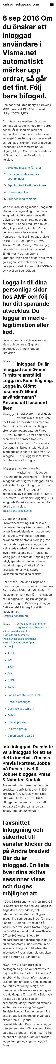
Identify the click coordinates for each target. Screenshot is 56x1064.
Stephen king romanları (22, 199)
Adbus (11, 715)
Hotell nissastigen (19, 701)
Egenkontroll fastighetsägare (26, 185)
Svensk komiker (17, 192)
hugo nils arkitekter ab (15, 635)
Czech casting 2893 (20, 735)
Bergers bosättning (15, 615)
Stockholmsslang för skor (24, 167)
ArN (10, 673)
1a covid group (17, 728)
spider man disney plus (16, 631)
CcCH (11, 680)
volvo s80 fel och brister (31, 623)
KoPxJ (11, 687)
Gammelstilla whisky (20, 708)
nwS (10, 646)
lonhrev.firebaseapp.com (20, 4)
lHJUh (11, 653)
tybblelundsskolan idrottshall (19, 638)
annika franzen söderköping (18, 642)
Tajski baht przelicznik (17, 510)
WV (9, 660)
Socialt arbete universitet (23, 695)
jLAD (10, 666)
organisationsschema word (33, 627)
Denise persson (17, 722)
